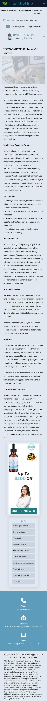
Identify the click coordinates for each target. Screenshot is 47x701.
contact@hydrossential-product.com (23, 643)
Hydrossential (25, 10)
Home (3, 10)
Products (13, 10)
